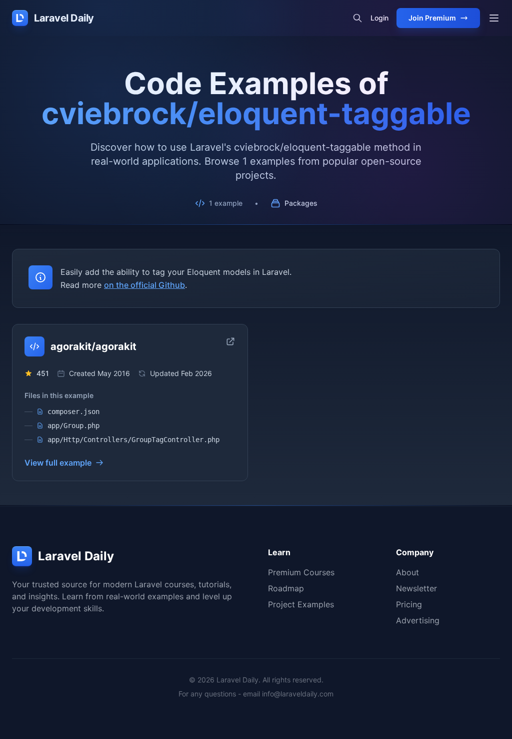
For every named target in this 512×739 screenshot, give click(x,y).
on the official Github (144, 285)
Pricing (409, 604)
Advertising (418, 620)
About (407, 572)
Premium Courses (301, 572)
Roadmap (286, 588)
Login (379, 18)
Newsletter (416, 588)
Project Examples (301, 604)
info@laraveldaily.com (298, 693)
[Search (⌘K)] (357, 18)
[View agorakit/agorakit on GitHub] (231, 341)
